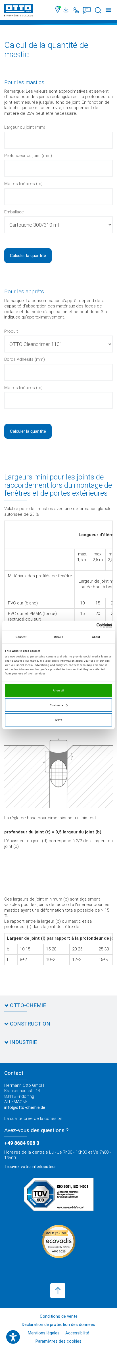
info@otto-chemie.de (24, 1107)
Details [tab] (58, 637)
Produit (11, 331)
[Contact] (76, 10)
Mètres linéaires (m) (23, 183)
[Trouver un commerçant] (58, 10)
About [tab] (96, 637)
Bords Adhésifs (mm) (24, 359)
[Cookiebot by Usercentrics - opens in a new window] (87, 625)
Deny (58, 719)
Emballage (14, 212)
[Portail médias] (67, 10)
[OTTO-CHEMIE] (18, 11)
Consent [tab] (21, 637)
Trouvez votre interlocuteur (30, 1166)
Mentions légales (44, 1333)
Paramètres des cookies (58, 1341)
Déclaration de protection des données (58, 1324)
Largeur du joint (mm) (24, 127)
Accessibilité (77, 1333)
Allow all (58, 690)
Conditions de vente (59, 1316)
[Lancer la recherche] (98, 10)
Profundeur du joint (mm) (28, 155)
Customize (56, 705)
